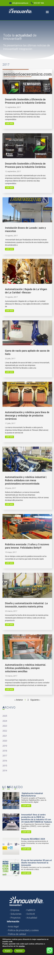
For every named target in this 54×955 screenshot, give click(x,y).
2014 (5, 770)
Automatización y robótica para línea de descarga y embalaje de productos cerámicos (27, 415)
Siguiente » (35, 700)
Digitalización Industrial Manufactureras (32, 794)
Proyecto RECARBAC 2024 (33, 839)
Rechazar (19, 951)
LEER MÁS (9, 123)
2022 (5, 731)
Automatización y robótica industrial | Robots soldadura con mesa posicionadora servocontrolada (26, 480)
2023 (5, 726)
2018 (5, 751)
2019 (5, 746)
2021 (5, 736)
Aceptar (7, 951)
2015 (5, 765)
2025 (5, 716)
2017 (5, 755)
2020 (5, 741)
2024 (5, 721)
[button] (47, 12)
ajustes (22, 946)
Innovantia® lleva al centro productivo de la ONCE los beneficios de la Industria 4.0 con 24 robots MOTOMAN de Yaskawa (36, 818)
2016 (5, 761)
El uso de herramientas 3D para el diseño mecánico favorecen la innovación (36, 862)
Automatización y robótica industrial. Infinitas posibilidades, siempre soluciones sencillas (25, 668)
